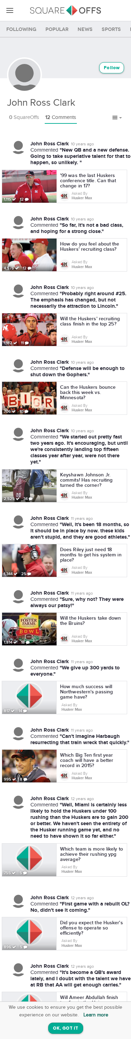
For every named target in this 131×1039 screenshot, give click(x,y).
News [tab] (85, 29)
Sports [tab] (111, 29)
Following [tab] (21, 29)
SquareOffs (24, 117)
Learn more (95, 1015)
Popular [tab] (56, 29)
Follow (111, 68)
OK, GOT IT (66, 1028)
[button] (117, 118)
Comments (60, 117)
